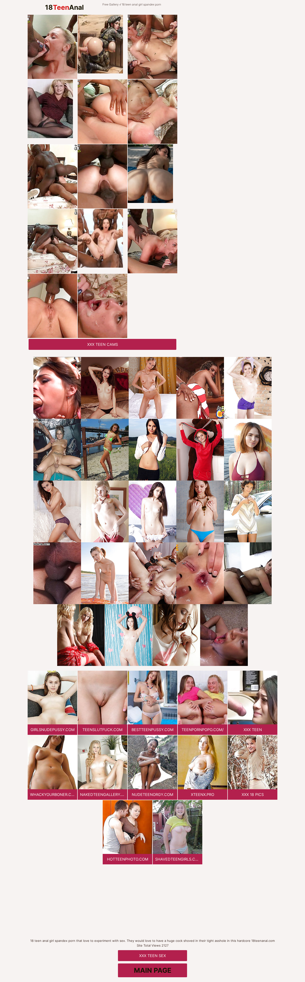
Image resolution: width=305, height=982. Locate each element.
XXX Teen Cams (102, 344)
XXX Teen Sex (152, 955)
